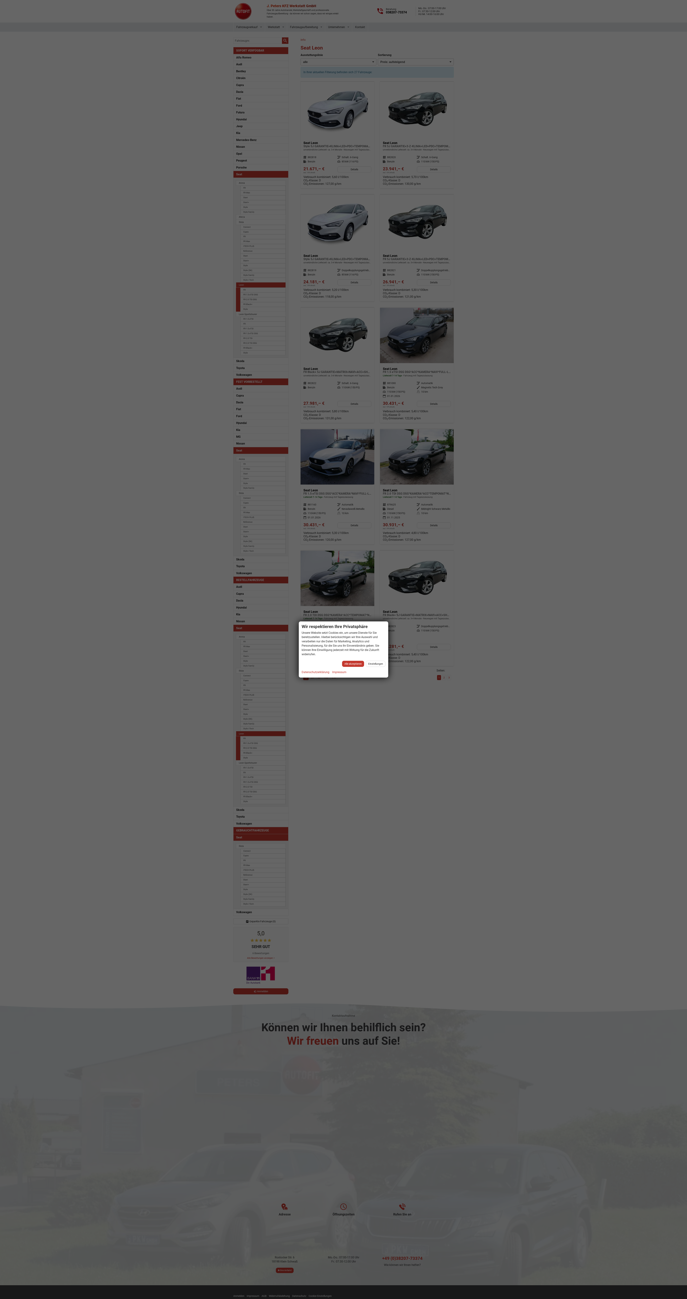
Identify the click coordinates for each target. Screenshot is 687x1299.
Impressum (339, 672)
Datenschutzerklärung (315, 672)
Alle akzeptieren (353, 663)
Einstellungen (375, 663)
